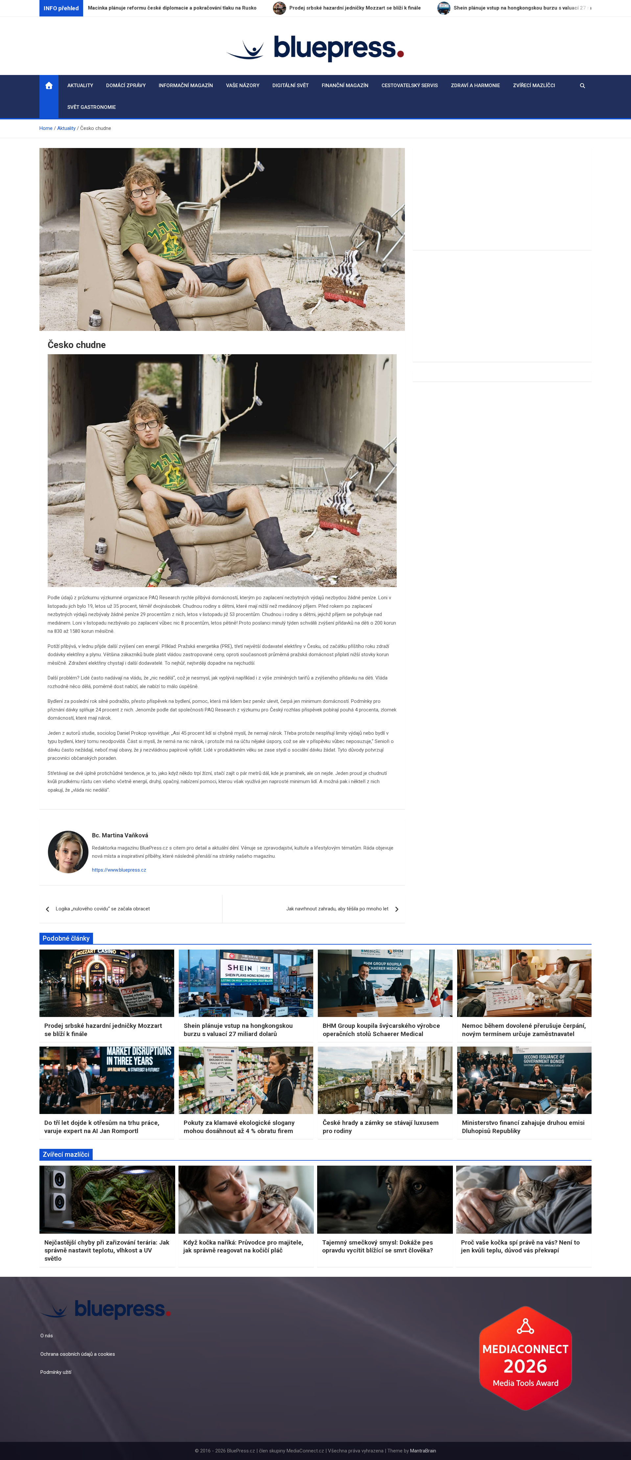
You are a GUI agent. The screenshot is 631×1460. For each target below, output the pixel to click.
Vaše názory (242, 85)
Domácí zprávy (126, 85)
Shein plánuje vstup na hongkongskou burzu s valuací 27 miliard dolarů (238, 1030)
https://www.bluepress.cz (119, 870)
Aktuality (80, 85)
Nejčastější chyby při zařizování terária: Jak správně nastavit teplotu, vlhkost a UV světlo (106, 1250)
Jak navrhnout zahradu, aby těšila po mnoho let (337, 909)
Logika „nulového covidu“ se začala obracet (103, 909)
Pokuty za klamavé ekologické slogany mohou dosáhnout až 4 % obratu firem (239, 1127)
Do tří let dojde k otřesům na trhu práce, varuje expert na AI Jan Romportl (101, 1127)
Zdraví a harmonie (475, 85)
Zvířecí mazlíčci (534, 85)
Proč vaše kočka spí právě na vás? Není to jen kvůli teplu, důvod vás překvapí (520, 1246)
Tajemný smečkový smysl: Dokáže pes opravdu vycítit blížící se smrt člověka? (377, 1246)
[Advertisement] (502, 199)
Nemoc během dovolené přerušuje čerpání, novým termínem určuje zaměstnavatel (524, 1030)
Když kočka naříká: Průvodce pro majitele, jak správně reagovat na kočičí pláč (243, 1246)
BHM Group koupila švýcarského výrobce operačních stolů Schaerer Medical (381, 1030)
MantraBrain (423, 1451)
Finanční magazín (345, 85)
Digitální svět (290, 85)
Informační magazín (186, 85)
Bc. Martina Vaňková (120, 835)
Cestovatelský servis (410, 85)
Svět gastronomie (91, 107)
